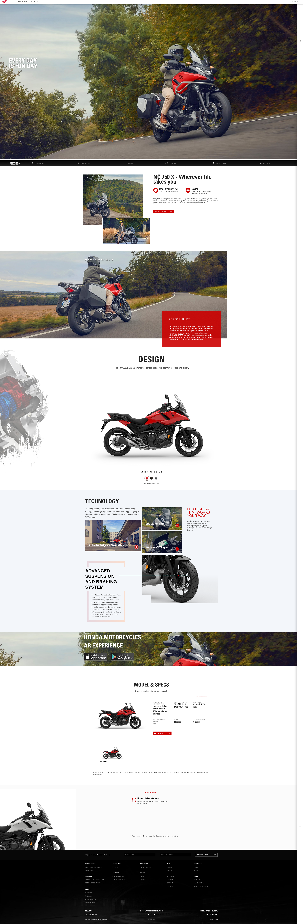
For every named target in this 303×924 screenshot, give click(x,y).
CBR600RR (89, 870)
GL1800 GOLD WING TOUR (94, 879)
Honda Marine (90, 902)
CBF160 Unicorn (145, 867)
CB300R (142, 879)
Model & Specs (221, 163)
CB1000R (143, 876)
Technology (174, 163)
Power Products (90, 899)
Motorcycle (22, 2)
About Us (197, 879)
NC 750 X (115, 867)
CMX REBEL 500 (118, 876)
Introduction (39, 163)
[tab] (112, 754)
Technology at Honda (201, 886)
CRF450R (170, 883)
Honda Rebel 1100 (118, 879)
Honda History (199, 883)
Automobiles (89, 892)
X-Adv (196, 870)
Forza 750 (197, 867)
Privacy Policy (214, 919)
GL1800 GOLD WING (92, 883)
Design (130, 163)
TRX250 (169, 870)
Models (33, 2)
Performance (85, 163)
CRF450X (170, 886)
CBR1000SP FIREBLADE (93, 867)
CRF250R (170, 879)
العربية (294, 2)
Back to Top (151, 919)
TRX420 (169, 867)
